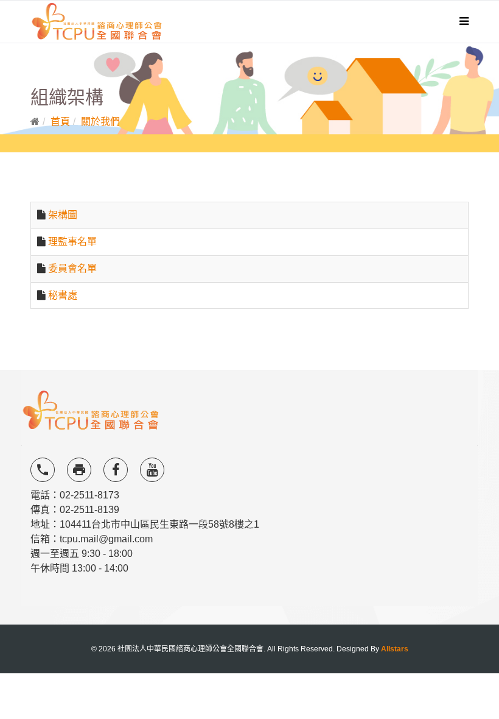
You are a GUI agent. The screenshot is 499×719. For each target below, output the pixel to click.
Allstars (394, 649)
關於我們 (100, 121)
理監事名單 (72, 241)
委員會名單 (72, 268)
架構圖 (62, 215)
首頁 (60, 121)
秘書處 (62, 295)
